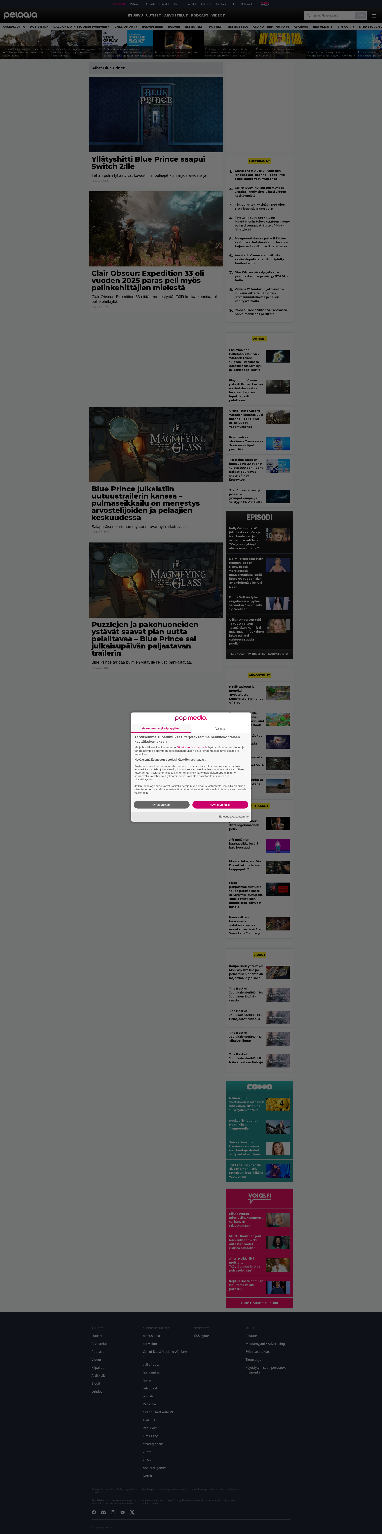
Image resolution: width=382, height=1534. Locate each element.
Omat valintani (161, 804)
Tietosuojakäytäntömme (234, 816)
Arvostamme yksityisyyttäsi (161, 728)
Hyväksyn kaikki (220, 804)
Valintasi (220, 728)
